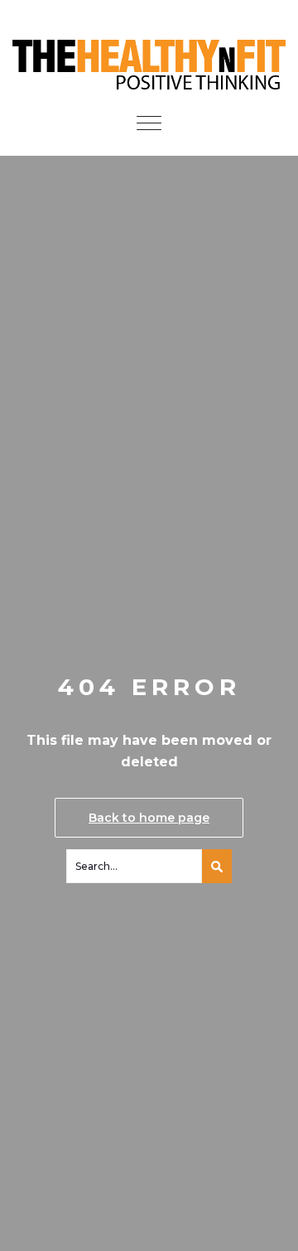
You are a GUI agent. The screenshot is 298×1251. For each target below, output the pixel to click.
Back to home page (149, 817)
